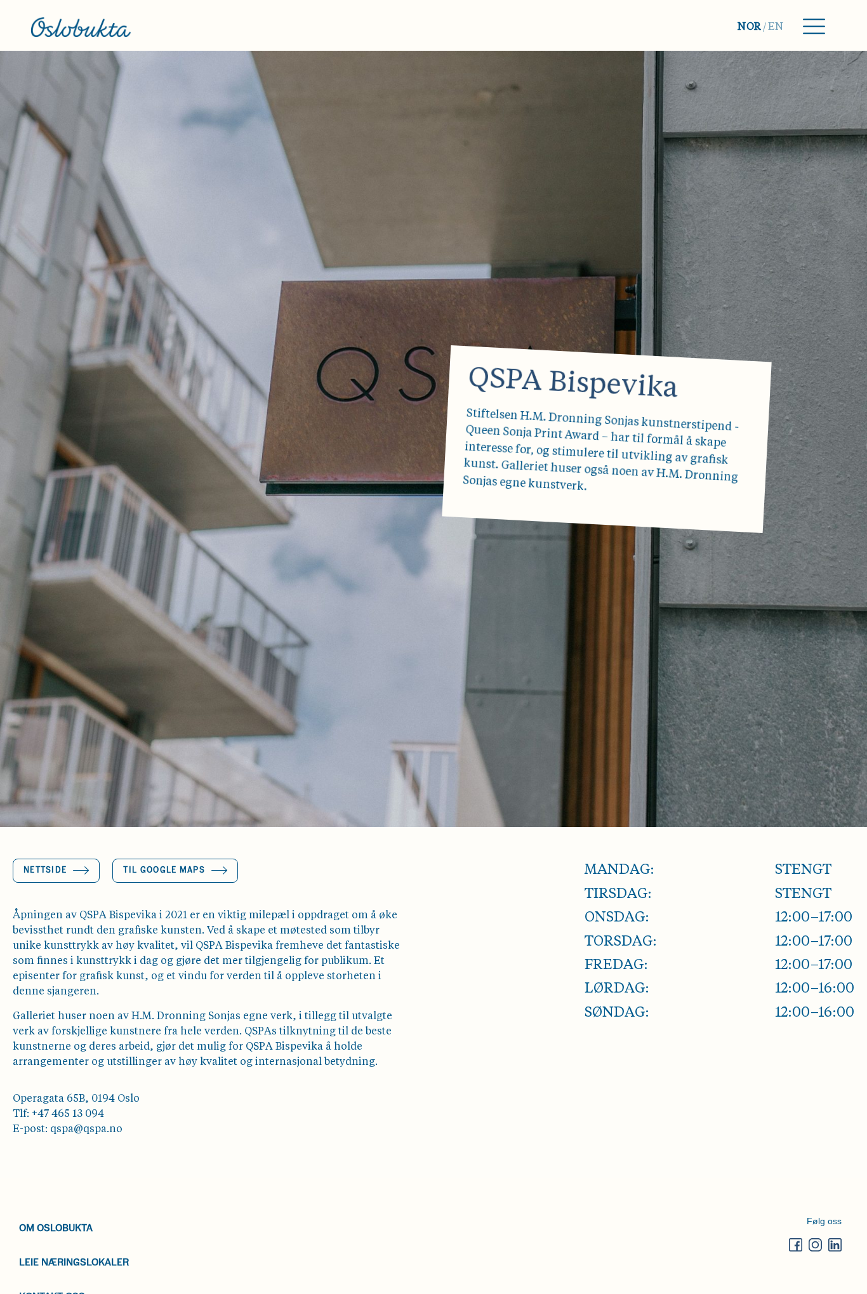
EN (776, 27)
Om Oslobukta (56, 1227)
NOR (750, 27)
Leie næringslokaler (74, 1261)
